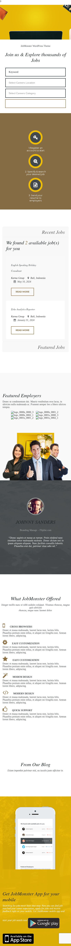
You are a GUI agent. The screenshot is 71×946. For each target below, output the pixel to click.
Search (35, 103)
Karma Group (17, 278)
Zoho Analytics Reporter (23, 309)
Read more (22, 291)
